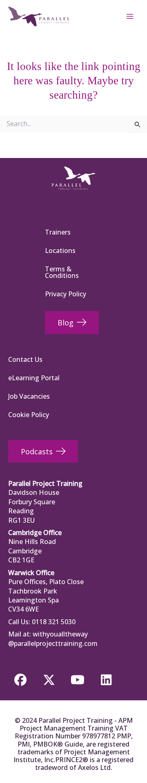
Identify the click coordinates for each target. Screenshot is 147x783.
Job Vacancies (29, 396)
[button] (20, 680)
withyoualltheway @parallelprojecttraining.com (53, 639)
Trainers (58, 232)
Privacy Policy (65, 293)
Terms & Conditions (62, 272)
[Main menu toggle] (130, 16)
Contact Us (25, 359)
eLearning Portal (34, 377)
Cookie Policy (28, 414)
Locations (60, 250)
